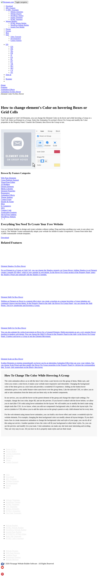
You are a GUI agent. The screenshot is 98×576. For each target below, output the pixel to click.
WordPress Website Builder (20, 25)
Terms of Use (11, 449)
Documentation (16, 39)
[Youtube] (2, 568)
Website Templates (17, 12)
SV (12, 73)
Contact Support (16, 40)
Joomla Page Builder (17, 27)
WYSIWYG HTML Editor (16, 534)
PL (12, 60)
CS (12, 70)
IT (11, 55)
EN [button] (7, 44)
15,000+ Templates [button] (12, 10)
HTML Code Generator (15, 538)
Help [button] (7, 35)
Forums (8, 31)
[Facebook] (2, 565)
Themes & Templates (13, 494)
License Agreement (13, 454)
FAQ (8, 475)
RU (12, 66)
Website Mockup (12, 560)
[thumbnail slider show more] (2, 219)
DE (12, 49)
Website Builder (12, 525)
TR (12, 64)
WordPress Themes (17, 16)
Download (9, 6)
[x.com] (2, 571)
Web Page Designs (13, 553)
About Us (9, 456)
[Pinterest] (2, 575)
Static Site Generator (13, 536)
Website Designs (16, 14)
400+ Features (10, 8)
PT (12, 62)
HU (12, 68)
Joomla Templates (17, 17)
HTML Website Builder (18, 23)
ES (12, 57)
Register (9, 79)
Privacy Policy (11, 451)
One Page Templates (13, 513)
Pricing (8, 29)
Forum (8, 485)
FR (12, 53)
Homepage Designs (13, 557)
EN (12, 47)
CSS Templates (11, 507)
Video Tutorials (16, 37)
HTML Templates (16, 19)
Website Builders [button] (11, 21)
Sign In (8, 75)
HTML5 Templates (13, 511)
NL (12, 51)
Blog (7, 33)
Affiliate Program (12, 481)
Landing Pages (11, 555)
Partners (9, 458)
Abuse (8, 460)
